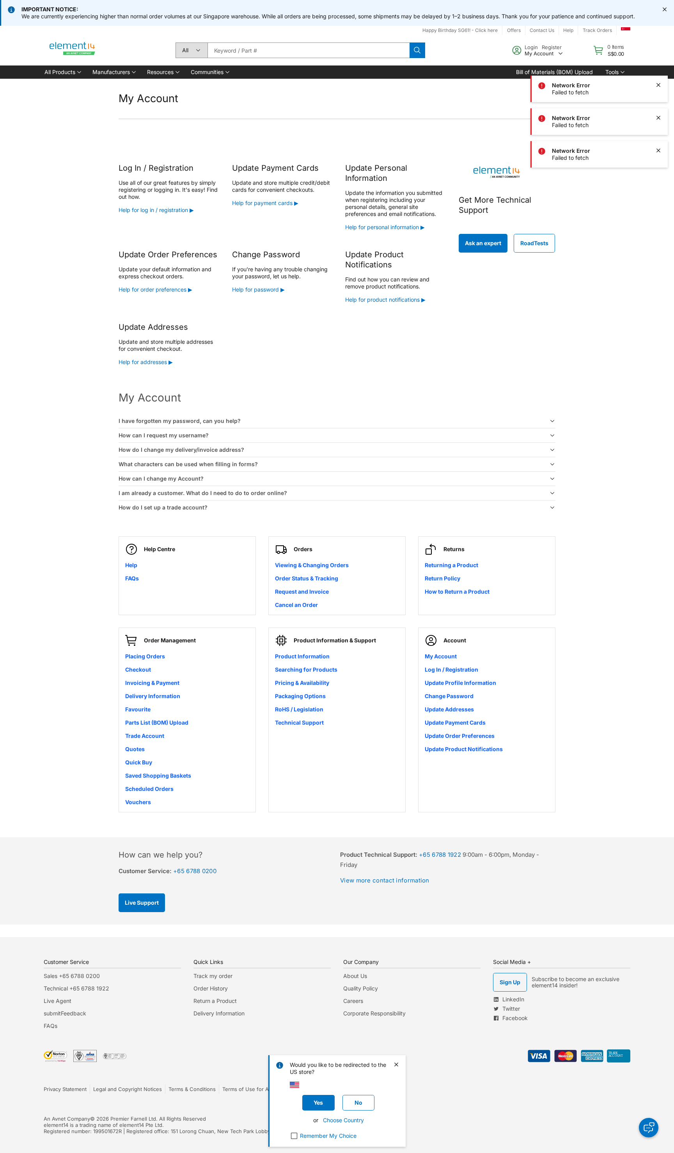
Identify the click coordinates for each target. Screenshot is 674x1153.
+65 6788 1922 (440, 854)
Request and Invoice (302, 591)
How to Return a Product (457, 591)
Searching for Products (306, 669)
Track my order (212, 976)
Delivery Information (152, 696)
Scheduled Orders (149, 788)
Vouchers (138, 802)
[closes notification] (664, 9)
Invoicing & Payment (152, 682)
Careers (353, 1000)
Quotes (135, 749)
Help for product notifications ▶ (385, 299)
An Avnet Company (67, 1119)
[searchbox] (309, 50)
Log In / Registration (451, 669)
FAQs (132, 578)
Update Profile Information (460, 682)
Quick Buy (138, 762)
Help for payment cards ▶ (265, 203)
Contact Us (542, 30)
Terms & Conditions (192, 1089)
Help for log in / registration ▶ (156, 210)
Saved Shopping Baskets (158, 775)
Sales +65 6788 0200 (72, 976)
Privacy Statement (65, 1089)
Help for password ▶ (258, 289)
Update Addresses (449, 709)
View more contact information (384, 880)
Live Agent (57, 1000)
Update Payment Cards (455, 722)
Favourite (138, 709)
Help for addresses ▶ (146, 362)
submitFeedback (65, 1013)
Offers (514, 30)
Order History (210, 988)
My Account (441, 656)
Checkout (138, 669)
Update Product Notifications (464, 749)
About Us (355, 976)
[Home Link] (72, 50)
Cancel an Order (296, 604)
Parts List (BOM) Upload (156, 722)
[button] (62, 72)
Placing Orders (145, 656)
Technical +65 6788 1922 (76, 988)
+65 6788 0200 (194, 871)
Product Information (302, 656)
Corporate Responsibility (374, 1013)
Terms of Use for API (247, 1089)
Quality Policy (360, 988)
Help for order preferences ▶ (155, 289)
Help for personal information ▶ (385, 227)
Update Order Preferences (460, 735)
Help (568, 30)
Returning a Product (451, 565)
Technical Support (299, 722)
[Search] (417, 50)
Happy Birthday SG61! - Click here (460, 30)
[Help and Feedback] (648, 1127)
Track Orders (597, 30)
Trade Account (144, 735)
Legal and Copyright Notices (127, 1089)
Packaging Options (300, 696)
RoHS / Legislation (299, 709)
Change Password (449, 696)
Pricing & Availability (302, 682)
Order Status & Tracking (306, 578)
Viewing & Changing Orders (312, 565)
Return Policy (442, 578)
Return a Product (215, 1000)
